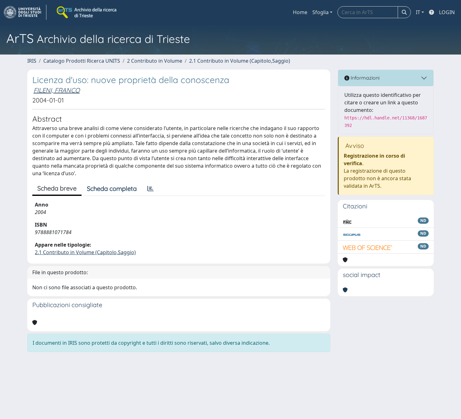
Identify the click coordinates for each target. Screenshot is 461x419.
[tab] (150, 188)
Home (300, 12)
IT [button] (418, 12)
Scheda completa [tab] (112, 188)
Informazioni (364, 78)
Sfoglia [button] (320, 12)
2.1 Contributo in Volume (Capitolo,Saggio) (239, 60)
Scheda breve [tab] (57, 188)
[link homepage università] (87, 12)
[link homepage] (25, 12)
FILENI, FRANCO (57, 90)
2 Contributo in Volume (154, 60)
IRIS (31, 60)
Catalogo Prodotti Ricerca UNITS (81, 60)
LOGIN (447, 12)
